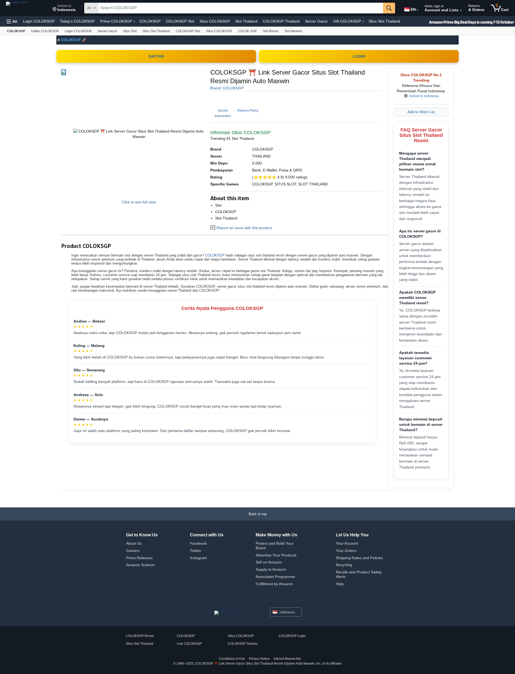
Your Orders (346, 550)
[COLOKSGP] (26, 8)
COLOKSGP (149, 21)
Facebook (198, 543)
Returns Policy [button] (248, 110)
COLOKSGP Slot (180, 21)
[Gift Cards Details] (363, 21)
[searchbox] (240, 8)
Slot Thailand (246, 21)
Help (340, 584)
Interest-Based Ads (287, 659)
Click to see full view (139, 202)
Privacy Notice (259, 659)
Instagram (198, 558)
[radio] (63, 72)
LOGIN (359, 56)
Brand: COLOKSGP (227, 88)
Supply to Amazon (271, 569)
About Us (134, 543)
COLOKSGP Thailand (281, 21)
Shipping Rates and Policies (359, 558)
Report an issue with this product (243, 228)
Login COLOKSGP (38, 21)
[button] (64, 8)
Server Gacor (316, 21)
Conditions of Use (232, 659)
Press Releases (139, 558)
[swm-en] (461, 21)
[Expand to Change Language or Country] (417, 10)
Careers (133, 550)
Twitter (195, 550)
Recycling (344, 565)
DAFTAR (156, 56)
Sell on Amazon (269, 562)
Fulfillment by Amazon (274, 584)
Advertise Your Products (276, 555)
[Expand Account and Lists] (461, 10)
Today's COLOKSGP (77, 21)
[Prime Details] (134, 21)
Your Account (347, 543)
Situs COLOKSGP (215, 21)
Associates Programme (275, 576)
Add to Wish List (421, 112)
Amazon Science (140, 565)
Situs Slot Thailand (384, 21)
